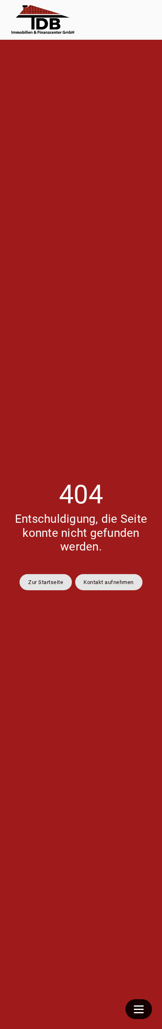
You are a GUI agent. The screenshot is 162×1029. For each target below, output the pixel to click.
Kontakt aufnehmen (108, 582)
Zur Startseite (45, 582)
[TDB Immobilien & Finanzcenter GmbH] (43, 20)
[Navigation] (139, 1009)
